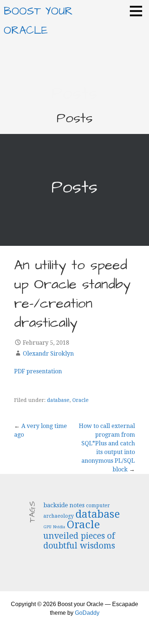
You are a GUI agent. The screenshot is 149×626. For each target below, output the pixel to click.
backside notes (64, 505)
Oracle (80, 400)
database (58, 400)
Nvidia (59, 527)
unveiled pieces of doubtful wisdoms (79, 540)
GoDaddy (87, 613)
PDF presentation (38, 371)
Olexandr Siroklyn (48, 353)
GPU (47, 527)
